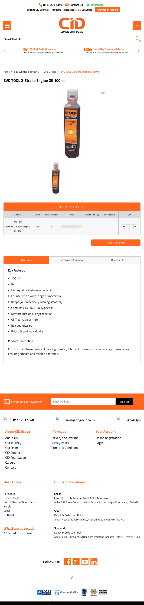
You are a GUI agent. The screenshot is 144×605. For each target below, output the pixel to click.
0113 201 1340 (52, 5)
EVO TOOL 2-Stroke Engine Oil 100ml (80, 71)
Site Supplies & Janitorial (26, 71)
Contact (10, 467)
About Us (56, 9)
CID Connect (13, 452)
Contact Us (76, 5)
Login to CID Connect (37, 9)
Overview (26, 260)
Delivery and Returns (64, 437)
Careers (10, 462)
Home (7, 71)
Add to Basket (116, 243)
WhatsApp (96, 5)
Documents (117, 260)
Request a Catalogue (78, 9)
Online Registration (108, 437)
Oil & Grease (50, 71)
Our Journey (13, 442)
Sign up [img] (124, 402)
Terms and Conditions (64, 447)
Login (99, 442)
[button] (138, 39)
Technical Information (72, 260)
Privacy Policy (59, 442)
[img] (67, 561)
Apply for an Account (107, 9)
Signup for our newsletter (26, 402)
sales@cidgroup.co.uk (80, 420)
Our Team (11, 447)
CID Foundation (15, 457)
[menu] (7, 25)
